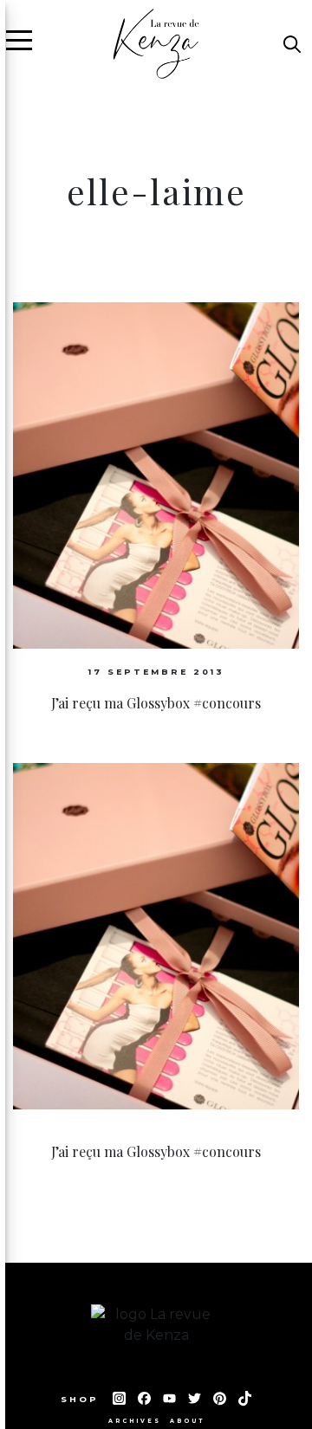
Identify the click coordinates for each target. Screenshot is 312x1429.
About (187, 1421)
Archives (134, 1421)
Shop (82, 1399)
